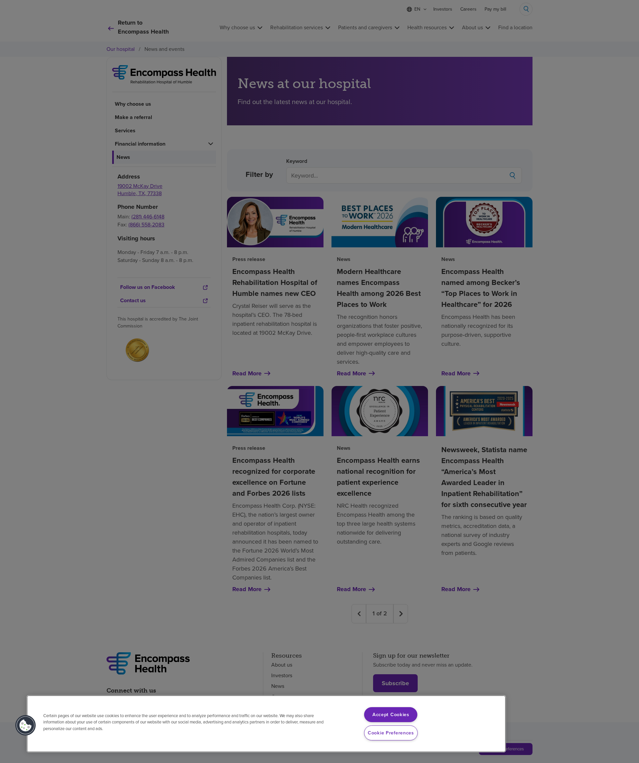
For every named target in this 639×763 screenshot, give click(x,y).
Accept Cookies (390, 714)
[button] (25, 725)
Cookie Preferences (391, 732)
